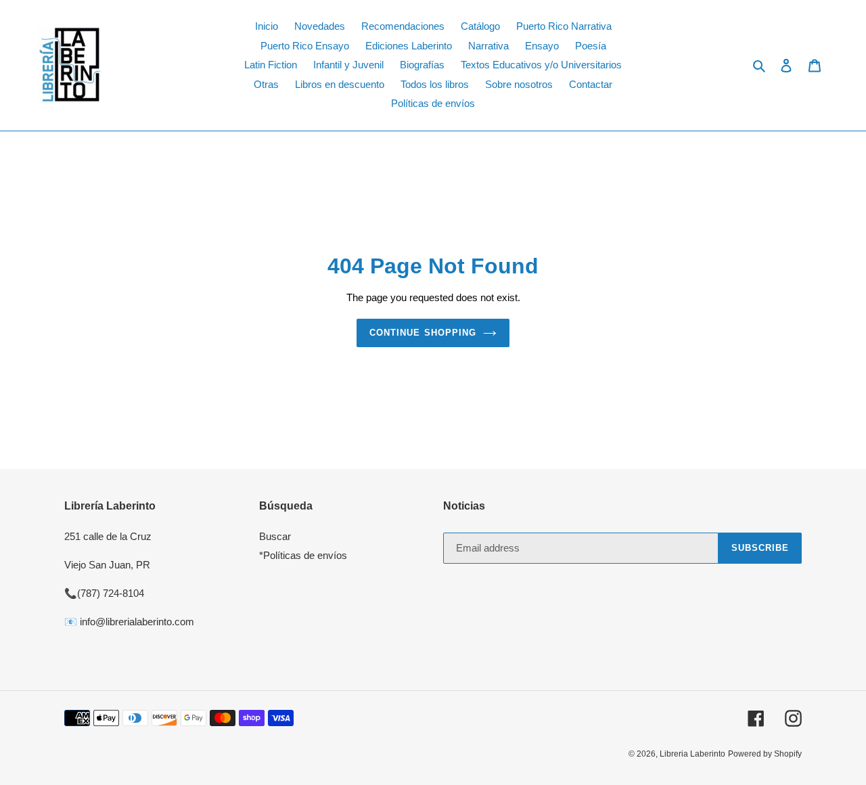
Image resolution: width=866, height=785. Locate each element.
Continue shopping (422, 333)
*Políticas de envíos (303, 555)
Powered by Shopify (765, 754)
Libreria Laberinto (692, 754)
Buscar (275, 536)
